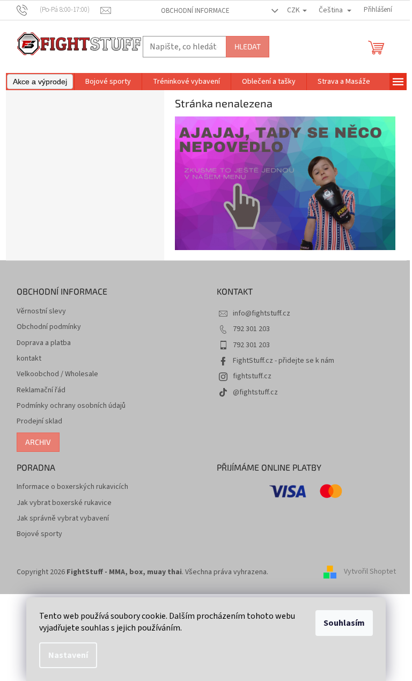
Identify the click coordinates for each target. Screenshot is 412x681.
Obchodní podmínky (49, 327)
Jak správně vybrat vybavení (63, 519)
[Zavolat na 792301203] (59, 9)
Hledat (247, 46)
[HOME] (285, 183)
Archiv (38, 441)
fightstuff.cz (252, 376)
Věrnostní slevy (41, 311)
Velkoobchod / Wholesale (57, 374)
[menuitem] (40, 81)
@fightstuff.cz (255, 392)
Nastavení (68, 655)
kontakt (29, 359)
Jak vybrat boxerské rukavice (64, 503)
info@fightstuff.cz (261, 313)
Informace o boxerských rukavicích (72, 487)
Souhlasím (344, 623)
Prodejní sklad (39, 421)
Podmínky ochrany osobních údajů (71, 406)
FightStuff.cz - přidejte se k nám (283, 360)
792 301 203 (251, 329)
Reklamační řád (41, 390)
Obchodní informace (195, 11)
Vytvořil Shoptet (370, 572)
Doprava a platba (44, 343)
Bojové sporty (39, 534)
